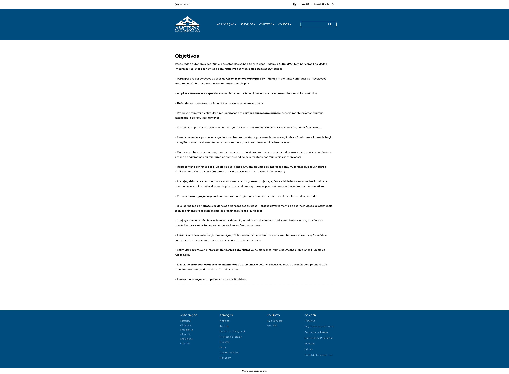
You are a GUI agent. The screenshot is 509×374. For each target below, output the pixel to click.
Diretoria (185, 334)
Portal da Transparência (318, 355)
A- (305, 4)
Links (223, 347)
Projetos (224, 341)
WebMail (272, 325)
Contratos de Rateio (316, 332)
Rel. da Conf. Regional (232, 331)
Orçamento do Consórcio (319, 326)
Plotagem (225, 357)
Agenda (224, 326)
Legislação (186, 338)
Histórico (310, 320)
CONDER (284, 24)
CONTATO (266, 24)
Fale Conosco (274, 320)
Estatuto (310, 343)
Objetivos (185, 325)
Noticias (224, 320)
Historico (185, 320)
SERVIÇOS (247, 24)
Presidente (186, 329)
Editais (309, 349)
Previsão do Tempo (231, 336)
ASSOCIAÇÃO (226, 24)
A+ (302, 4)
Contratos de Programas (319, 337)
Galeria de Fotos (229, 352)
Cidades (185, 343)
